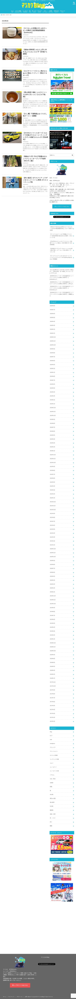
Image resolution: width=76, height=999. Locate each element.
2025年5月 (52, 364)
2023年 (7, 14)
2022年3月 (52, 490)
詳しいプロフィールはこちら (62, 206)
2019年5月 (52, 623)
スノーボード (25, 11)
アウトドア (39, 11)
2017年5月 (52, 705)
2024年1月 (52, 403)
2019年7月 (52, 615)
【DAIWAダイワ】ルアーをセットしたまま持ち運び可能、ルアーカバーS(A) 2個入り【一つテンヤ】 (61, 250)
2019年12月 (53, 595)
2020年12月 (53, 548)
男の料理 (52, 802)
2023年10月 (53, 415)
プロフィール (62, 11)
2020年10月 (53, 556)
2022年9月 (52, 466)
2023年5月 (52, 435)
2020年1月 (52, 592)
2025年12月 (53, 337)
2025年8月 (52, 352)
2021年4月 (52, 533)
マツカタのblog (45, 957)
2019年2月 (52, 635)
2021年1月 (52, 545)
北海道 (51, 782)
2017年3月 (52, 713)
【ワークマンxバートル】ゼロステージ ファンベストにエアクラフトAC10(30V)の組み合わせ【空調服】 (61, 257)
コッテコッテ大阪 (54, 759)
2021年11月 (53, 505)
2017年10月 (53, 686)
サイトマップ (11, 996)
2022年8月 (52, 470)
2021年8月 (52, 517)
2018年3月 (52, 674)
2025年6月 (52, 360)
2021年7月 (52, 521)
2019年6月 (52, 619)
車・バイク (34, 11)
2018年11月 (53, 646)
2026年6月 (52, 313)
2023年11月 (53, 411)
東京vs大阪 (53, 798)
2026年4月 (52, 321)
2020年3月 (52, 584)
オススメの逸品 (18, 11)
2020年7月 (52, 568)
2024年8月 (52, 376)
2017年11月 (53, 682)
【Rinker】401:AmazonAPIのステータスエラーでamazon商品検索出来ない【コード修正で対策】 (61, 228)
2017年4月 (52, 709)
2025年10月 (53, 345)
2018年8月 (52, 658)
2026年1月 (52, 333)
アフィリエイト (54, 751)
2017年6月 (52, 701)
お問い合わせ (56, 11)
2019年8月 (52, 611)
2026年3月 (52, 325)
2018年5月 (52, 666)
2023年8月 (52, 423)
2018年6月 (52, 662)
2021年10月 (53, 509)
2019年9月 (52, 607)
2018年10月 (53, 650)
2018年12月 (53, 643)
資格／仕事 (52, 814)
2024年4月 (52, 392)
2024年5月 (52, 388)
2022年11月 (53, 458)
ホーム (12, 11)
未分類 (51, 794)
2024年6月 (52, 384)
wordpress (52, 743)
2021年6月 (52, 525)
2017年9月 (52, 690)
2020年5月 (52, 576)
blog (51, 731)
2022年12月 (53, 454)
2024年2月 (52, 399)
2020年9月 (52, 560)
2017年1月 (52, 721)
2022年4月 (52, 486)
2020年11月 (53, 552)
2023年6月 (52, 431)
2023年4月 (52, 439)
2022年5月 (52, 482)
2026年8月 (52, 305)
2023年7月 (52, 427)
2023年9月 (52, 419)
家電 (51, 786)
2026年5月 (52, 317)
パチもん (52, 774)
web (51, 739)
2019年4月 (52, 627)
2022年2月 (52, 494)
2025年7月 (52, 356)
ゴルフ (51, 763)
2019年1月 (52, 639)
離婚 (51, 825)
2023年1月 (52, 450)
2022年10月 (53, 462)
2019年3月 (52, 631)
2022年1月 (52, 497)
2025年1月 (52, 372)
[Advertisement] (62, 42)
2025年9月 (52, 348)
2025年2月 (52, 368)
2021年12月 (53, 501)
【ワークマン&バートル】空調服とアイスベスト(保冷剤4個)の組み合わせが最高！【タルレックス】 (61, 236)
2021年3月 (52, 537)
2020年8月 (52, 564)
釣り (30, 11)
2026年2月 (52, 329)
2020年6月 (52, 572)
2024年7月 (52, 380)
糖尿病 (51, 810)
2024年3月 (52, 396)
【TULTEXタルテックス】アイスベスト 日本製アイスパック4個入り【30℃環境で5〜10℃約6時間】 (61, 243)
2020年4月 (52, 580)
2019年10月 (53, 603)
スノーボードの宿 (54, 771)
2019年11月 (53, 599)
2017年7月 (52, 697)
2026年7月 (52, 309)
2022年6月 (52, 478)
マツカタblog (41, 996)
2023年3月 (52, 443)
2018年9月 (52, 654)
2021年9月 (52, 513)
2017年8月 (52, 693)
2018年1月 (52, 678)
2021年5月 (52, 529)
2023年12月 (53, 407)
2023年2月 (52, 446)
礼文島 (51, 11)
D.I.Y (45, 11)
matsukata (52, 279)
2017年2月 (52, 717)
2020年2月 (52, 588)
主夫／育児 (52, 778)
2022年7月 (52, 474)
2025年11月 (53, 341)
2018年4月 (52, 670)
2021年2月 (52, 541)
